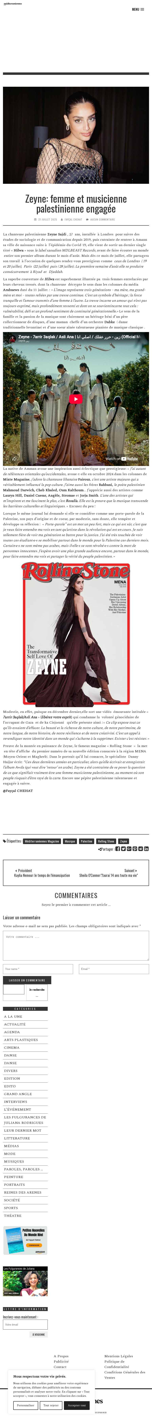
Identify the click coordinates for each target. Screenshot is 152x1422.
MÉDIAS (11, 1146)
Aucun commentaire (102, 219)
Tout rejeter (51, 1405)
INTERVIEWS (15, 1101)
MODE (9, 1153)
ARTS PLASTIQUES (21, 1040)
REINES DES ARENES (22, 1192)
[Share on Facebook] (117, 848)
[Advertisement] (76, 42)
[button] (138, 9)
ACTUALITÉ (15, 1024)
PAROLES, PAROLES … (23, 1169)
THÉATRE (12, 1215)
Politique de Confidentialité (116, 1364)
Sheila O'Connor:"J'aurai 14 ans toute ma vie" (108, 875)
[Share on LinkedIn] (146, 848)
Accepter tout (77, 1405)
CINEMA (12, 1047)
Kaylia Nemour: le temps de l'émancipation (42, 875)
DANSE (10, 1055)
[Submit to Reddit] (140, 848)
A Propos (61, 1356)
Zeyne (123, 841)
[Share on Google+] (129, 848)
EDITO (10, 1086)
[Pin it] (135, 848)
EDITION (12, 1078)
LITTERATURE (17, 1138)
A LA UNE (13, 1016)
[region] (51, 1392)
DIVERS (10, 1070)
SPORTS (11, 1208)
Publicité (61, 1361)
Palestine (86, 841)
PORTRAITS (14, 1184)
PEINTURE (13, 1177)
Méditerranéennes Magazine (42, 841)
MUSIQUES (14, 1161)
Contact (60, 1367)
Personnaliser (25, 1405)
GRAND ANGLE (18, 1094)
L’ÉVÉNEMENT (17, 1109)
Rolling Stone (106, 841)
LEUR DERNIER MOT (22, 1130)
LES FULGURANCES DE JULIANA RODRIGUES (25, 1120)
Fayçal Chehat (73, 219)
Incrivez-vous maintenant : (20, 1316)
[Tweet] (123, 848)
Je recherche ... (37, 992)
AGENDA (12, 1032)
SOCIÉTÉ (12, 1200)
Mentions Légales (118, 1356)
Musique (70, 841)
